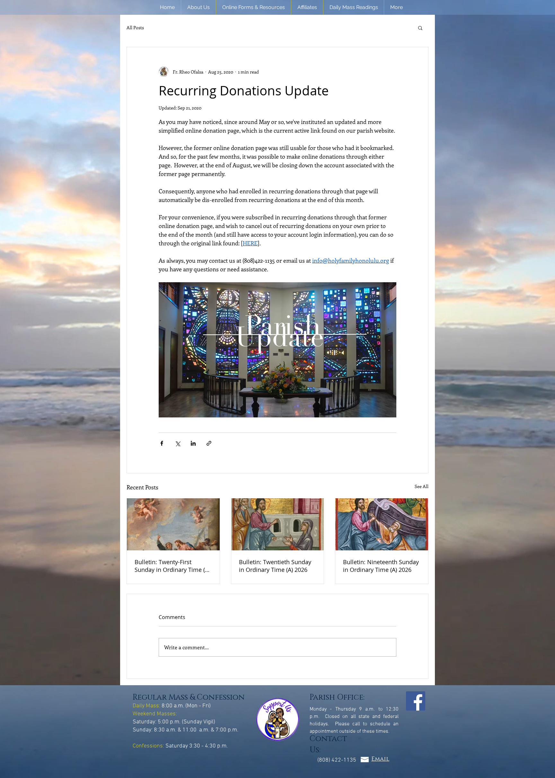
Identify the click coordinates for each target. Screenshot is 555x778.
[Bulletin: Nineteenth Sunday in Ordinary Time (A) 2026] (381, 524)
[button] (198, 7)
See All (421, 486)
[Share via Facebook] (162, 443)
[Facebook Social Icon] (415, 701)
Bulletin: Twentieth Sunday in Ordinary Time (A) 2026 (275, 565)
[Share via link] (209, 443)
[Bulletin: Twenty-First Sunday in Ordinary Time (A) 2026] (173, 524)
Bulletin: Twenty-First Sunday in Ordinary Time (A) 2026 (172, 565)
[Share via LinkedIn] (193, 443)
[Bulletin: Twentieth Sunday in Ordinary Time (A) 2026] (277, 524)
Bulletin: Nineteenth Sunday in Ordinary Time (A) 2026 (381, 565)
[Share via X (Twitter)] (177, 443)
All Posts (135, 28)
